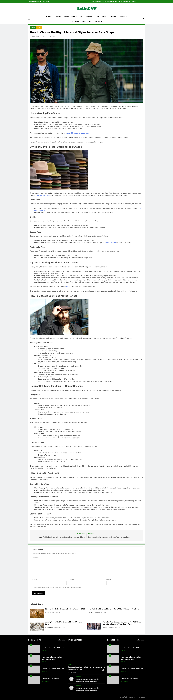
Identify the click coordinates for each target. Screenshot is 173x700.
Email (71, 580)
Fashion (113, 16)
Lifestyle (39, 27)
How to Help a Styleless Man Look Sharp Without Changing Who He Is (114, 609)
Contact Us (75, 21)
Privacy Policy (87, 21)
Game (104, 16)
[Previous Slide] (141, 1)
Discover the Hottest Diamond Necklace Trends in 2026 (65, 609)
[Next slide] (143, 1)
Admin (33, 36)
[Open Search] (140, 18)
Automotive (45, 671)
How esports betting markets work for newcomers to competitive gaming (114, 1)
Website (108, 580)
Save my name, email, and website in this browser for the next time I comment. (57, 587)
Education (89, 16)
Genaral (44, 651)
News (73, 16)
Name (34, 580)
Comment (35, 557)
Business (58, 16)
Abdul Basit (50, 627)
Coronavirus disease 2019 (51, 668)
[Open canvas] (29, 19)
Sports (66, 16)
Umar (48, 612)
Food (97, 16)
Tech (81, 16)
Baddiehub (98, 21)
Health (122, 16)
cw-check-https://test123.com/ (53, 658)
